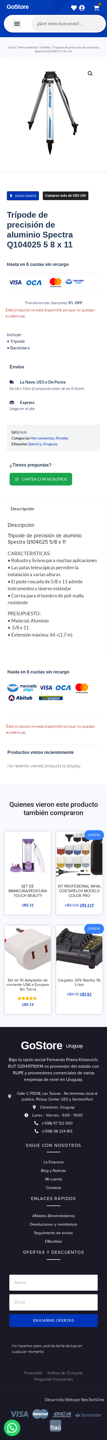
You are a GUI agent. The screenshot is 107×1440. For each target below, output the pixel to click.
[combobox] (67, 23)
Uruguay (50, 443)
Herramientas (28, 47)
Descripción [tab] (22, 508)
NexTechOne (92, 1399)
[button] (16, 23)
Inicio (12, 47)
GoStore (18, 6)
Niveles (45, 47)
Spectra (34, 443)
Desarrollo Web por (63, 1399)
